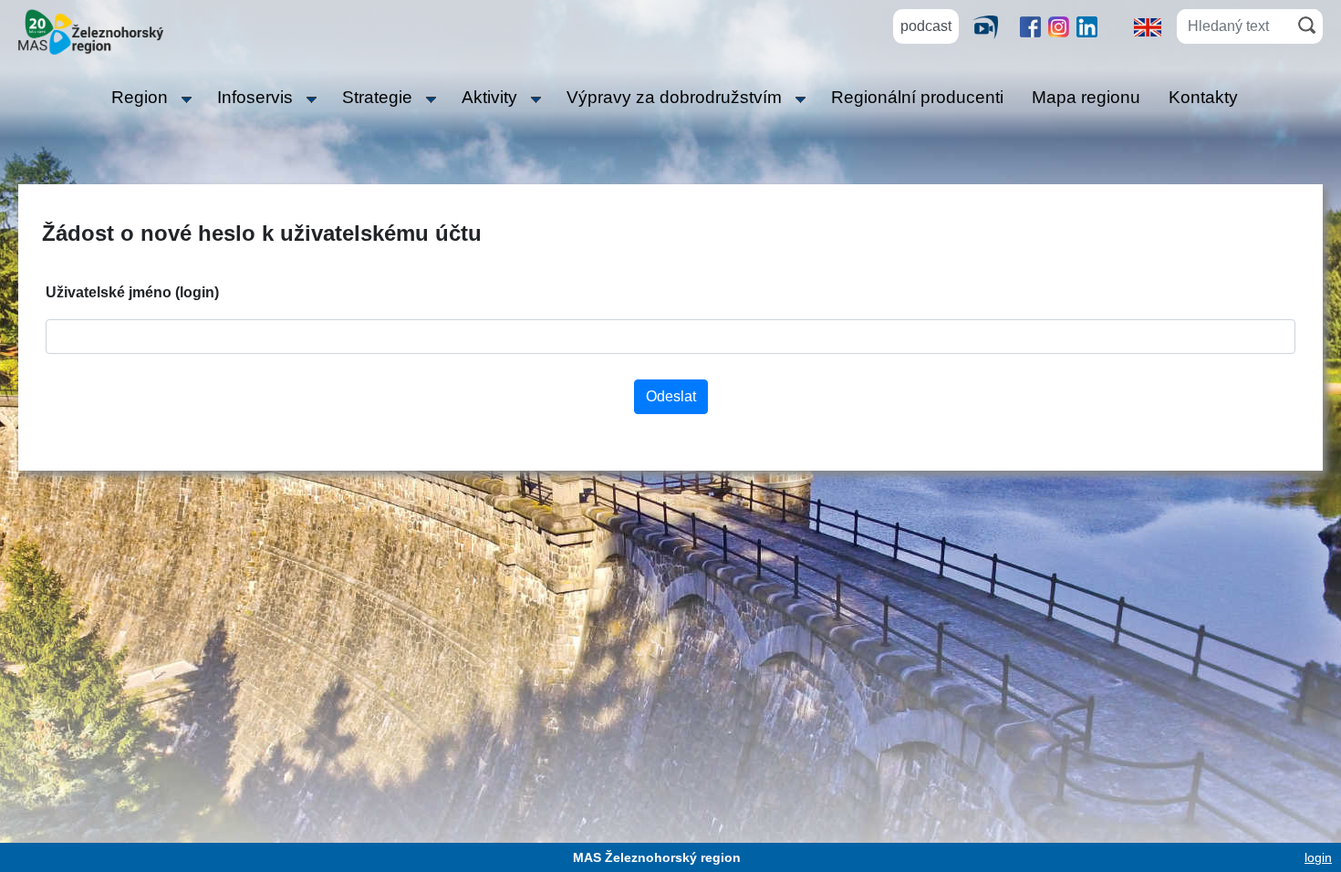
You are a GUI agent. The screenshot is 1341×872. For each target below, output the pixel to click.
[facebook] (1030, 26)
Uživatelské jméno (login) (132, 292)
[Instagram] (1058, 26)
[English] (1147, 26)
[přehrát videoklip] (992, 26)
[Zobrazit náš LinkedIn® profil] (1086, 26)
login (1318, 857)
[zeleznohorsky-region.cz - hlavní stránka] (90, 30)
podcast (925, 26)
